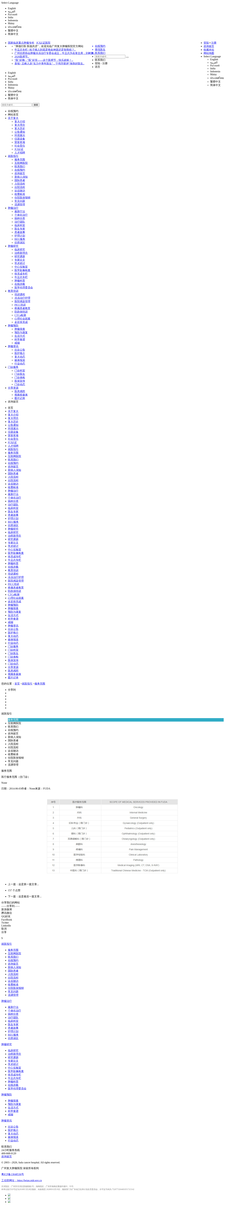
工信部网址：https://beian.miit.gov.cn (21, 1180)
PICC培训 (20, 304)
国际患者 (19, 180)
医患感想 (19, 391)
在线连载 (19, 284)
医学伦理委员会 (23, 287)
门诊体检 (19, 377)
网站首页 (13, 114)
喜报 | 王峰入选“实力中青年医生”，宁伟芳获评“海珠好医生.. (49, 63)
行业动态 (19, 363)
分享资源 (13, 387)
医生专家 (19, 228)
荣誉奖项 (19, 142)
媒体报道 (19, 360)
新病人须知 (21, 176)
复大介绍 (19, 121)
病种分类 (19, 218)
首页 (10, 407)
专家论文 (19, 259)
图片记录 (19, 398)
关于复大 (13, 118)
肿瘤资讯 (13, 346)
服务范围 (19, 159)
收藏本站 (209, 49)
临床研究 (19, 249)
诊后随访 (19, 190)
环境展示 (19, 135)
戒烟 (17, 342)
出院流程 (19, 187)
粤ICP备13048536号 (12, 1174)
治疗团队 (19, 221)
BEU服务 (19, 239)
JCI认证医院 (43, 42)
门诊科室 (19, 370)
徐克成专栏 (21, 273)
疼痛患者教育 (22, 308)
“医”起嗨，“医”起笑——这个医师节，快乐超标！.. (43, 60)
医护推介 (19, 353)
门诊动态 (19, 384)
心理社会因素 (22, 318)
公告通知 (19, 131)
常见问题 (19, 201)
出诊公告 (19, 349)
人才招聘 (19, 152)
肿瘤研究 (13, 246)
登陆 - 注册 (101, 63)
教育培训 (13, 291)
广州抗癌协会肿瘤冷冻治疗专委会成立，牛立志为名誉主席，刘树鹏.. (54, 53)
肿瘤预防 (13, 325)
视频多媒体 (21, 394)
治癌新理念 (21, 253)
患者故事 (19, 232)
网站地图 (209, 53)
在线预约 (13, 111)
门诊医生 (19, 374)
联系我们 (100, 59)
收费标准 (19, 194)
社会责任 (19, 145)
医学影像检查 (22, 270)
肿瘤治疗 (13, 208)
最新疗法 (19, 211)
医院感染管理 (22, 301)
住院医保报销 (22, 197)
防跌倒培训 (21, 311)
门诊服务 (13, 367)
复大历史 (19, 128)
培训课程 (19, 294)
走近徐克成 (21, 322)
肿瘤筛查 (19, 329)
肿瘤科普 (19, 280)
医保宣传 (19, 380)
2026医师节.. (21, 56)
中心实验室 (21, 266)
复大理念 (19, 125)
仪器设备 (19, 138)
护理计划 (19, 235)
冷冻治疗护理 (22, 297)
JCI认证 (18, 149)
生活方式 (19, 336)
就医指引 (13, 156)
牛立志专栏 (21, 277)
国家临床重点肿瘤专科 (21, 42)
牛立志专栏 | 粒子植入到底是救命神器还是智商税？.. (45, 49)
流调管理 (19, 204)
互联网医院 (21, 163)
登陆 (206, 42)
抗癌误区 (19, 242)
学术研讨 (19, 263)
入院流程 (19, 183)
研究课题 (19, 256)
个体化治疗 (21, 214)
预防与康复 (21, 332)
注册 (213, 42)
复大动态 (19, 356)
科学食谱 (19, 339)
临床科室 (19, 225)
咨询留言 (209, 46)
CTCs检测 (20, 315)
